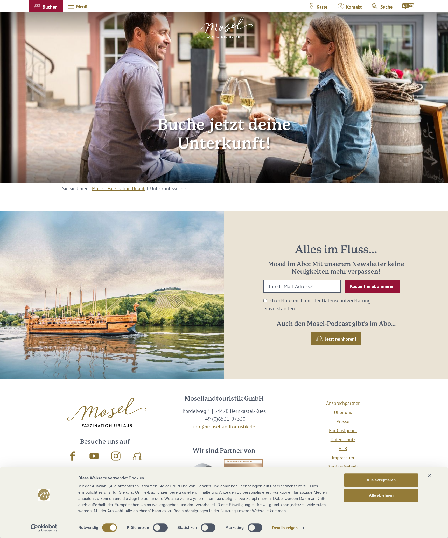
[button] (46, 6)
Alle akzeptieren (381, 480)
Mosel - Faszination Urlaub (118, 188)
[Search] (408, 6)
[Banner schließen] (429, 475)
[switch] (160, 527)
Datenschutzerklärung (346, 300)
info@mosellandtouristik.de (224, 426)
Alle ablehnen (381, 495)
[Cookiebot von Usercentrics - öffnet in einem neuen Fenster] (44, 528)
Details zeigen (285, 528)
